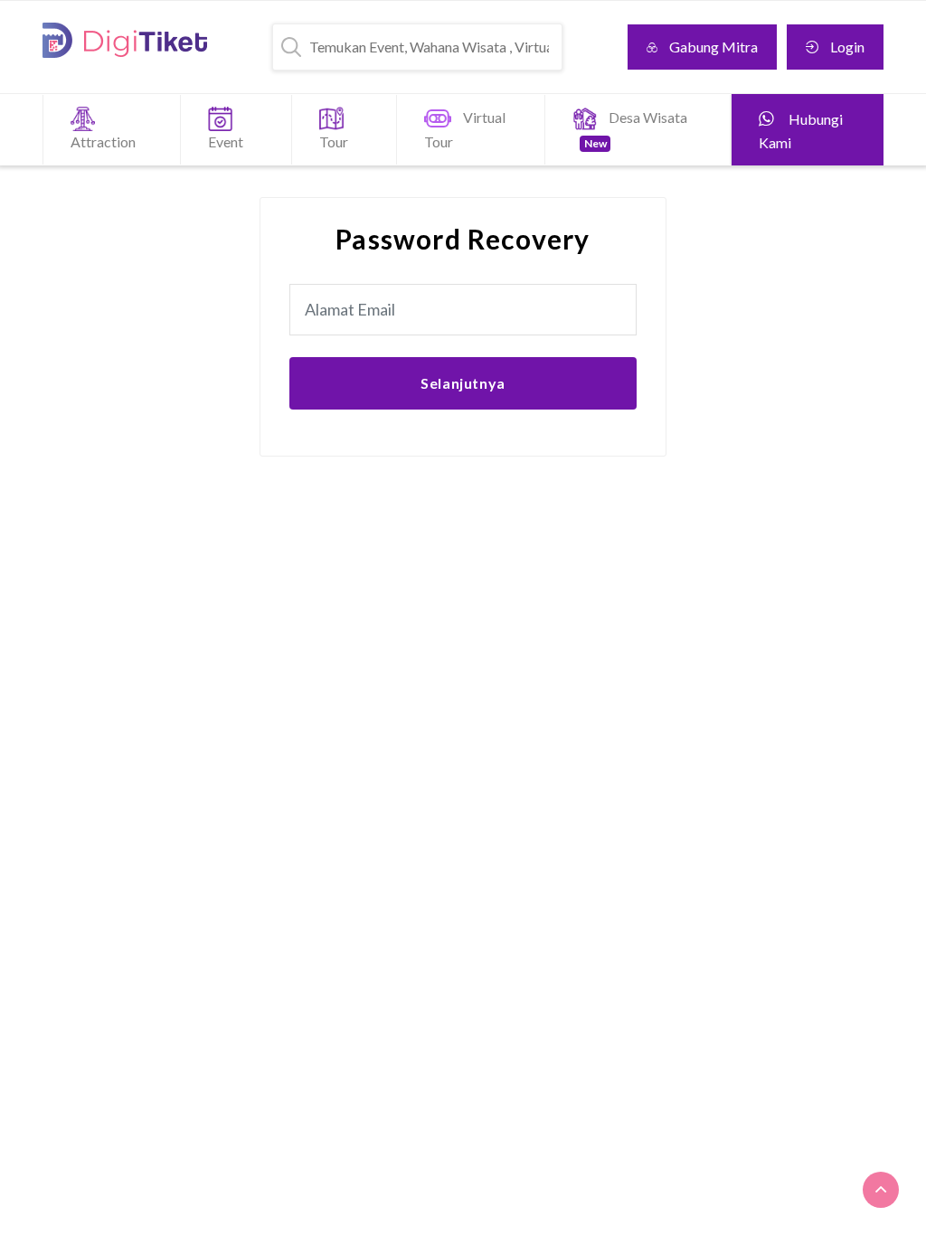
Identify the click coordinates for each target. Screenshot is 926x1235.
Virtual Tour (465, 129)
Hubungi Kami (801, 130)
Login (847, 46)
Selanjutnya (463, 382)
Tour (333, 141)
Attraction (103, 141)
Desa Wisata (635, 129)
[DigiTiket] (125, 40)
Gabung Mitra (713, 46)
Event (225, 141)
